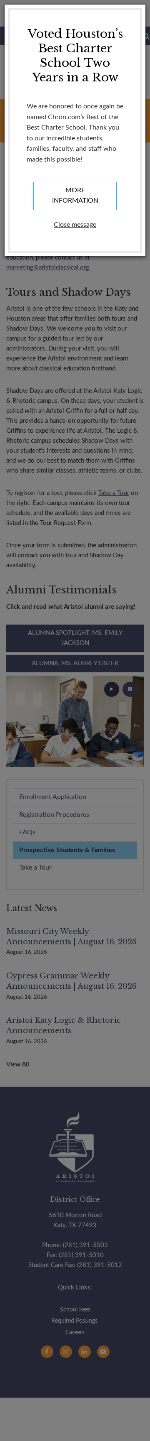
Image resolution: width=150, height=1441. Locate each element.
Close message (75, 224)
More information (75, 195)
